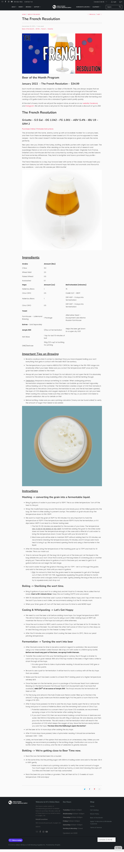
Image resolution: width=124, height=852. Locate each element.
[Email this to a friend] (99, 789)
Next (98, 14)
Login (114, 2)
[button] (14, 7)
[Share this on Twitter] (85, 789)
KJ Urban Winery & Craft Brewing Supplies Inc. (29, 845)
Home (92, 806)
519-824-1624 (18, 2)
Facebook (94, 103)
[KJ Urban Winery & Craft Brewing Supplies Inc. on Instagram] (8, 2)
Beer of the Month (28, 29)
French (43, 29)
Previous (92, 14)
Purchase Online (28, 129)
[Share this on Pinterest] (94, 789)
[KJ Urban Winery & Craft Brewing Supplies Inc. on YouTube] (12, 2)
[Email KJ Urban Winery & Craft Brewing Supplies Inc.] (2, 2)
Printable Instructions (44, 129)
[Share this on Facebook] (90, 789)
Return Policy (94, 814)
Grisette (50, 29)
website (86, 103)
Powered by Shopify (53, 845)
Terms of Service (96, 827)
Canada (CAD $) (99, 2)
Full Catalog (94, 810)
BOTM (37, 29)
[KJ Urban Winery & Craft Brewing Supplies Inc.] (62, 7)
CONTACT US (28, 2)
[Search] (120, 7)
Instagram (30, 106)
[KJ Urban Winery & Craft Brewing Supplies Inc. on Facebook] (5, 2)
